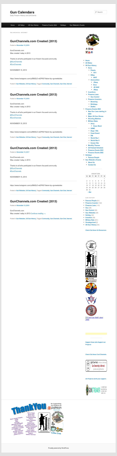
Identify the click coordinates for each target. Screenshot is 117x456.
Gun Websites (20, 84)
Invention (88, 217)
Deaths (93, 106)
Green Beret (97, 126)
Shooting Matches (94, 118)
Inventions (92, 92)
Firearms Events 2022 (95, 152)
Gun (86, 208)
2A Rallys (21, 25)
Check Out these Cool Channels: (96, 354)
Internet (69, 84)
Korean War (95, 143)
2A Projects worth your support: (95, 379)
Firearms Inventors (94, 99)
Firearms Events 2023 (95, 150)
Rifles (93, 75)
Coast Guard (95, 133)
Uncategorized (90, 222)
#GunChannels (15, 64)
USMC (93, 128)
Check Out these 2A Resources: (95, 230)
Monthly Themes (94, 145)
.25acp (95, 82)
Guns (90, 68)
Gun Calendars (22, 12)
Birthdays (94, 104)
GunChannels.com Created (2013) (33, 41)
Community (46, 84)
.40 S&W (96, 87)
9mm (95, 85)
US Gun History (33, 25)
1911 (94, 72)
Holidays (63, 25)
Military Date (89, 220)
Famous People (93, 157)
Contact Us (92, 165)
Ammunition (95, 80)
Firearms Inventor (91, 203)
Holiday (88, 215)
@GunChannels (16, 61)
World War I (95, 138)
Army (92, 123)
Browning (94, 101)
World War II (95, 140)
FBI (92, 135)
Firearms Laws (93, 94)
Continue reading (38, 213)
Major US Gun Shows (95, 116)
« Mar (89, 192)
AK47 (95, 77)
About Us (91, 162)
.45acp (95, 89)
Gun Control (95, 97)
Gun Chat (63, 84)
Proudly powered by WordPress (58, 448)
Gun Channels (54, 84)
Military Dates (93, 121)
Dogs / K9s (94, 131)
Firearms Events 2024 (49, 25)
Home (13, 25)
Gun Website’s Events (77, 25)
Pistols (93, 70)
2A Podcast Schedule (95, 148)
